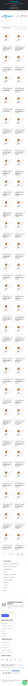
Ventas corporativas (7, 650)
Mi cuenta (4, 636)
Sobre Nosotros (5, 642)
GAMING (16, 378)
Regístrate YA (14, 8)
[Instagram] (25, 12)
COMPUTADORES (18, 45)
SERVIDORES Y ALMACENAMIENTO (8, 440)
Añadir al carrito (11, 34)
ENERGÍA (5, 582)
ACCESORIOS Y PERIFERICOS (20, 419)
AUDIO (16, 399)
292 (18, 554)
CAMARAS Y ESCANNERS (7, 378)
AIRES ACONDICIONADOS (19, 440)
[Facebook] (22, 12)
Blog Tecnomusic (6, 645)
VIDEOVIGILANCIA (18, 357)
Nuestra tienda (5, 647)
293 (22, 554)
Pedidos (4, 631)
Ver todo (22, 667)
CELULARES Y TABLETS (6, 170)
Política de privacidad (7, 628)
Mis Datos (4, 633)
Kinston (4, 667)
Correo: (3, 610)
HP (18, 667)
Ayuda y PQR (5, 623)
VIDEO (4, 45)
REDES (4, 502)
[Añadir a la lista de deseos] (12, 45)
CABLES (16, 232)
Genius (21, 665)
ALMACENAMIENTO (18, 295)
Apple (16, 665)
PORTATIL (5, 585)
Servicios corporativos (7, 652)
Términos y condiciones (8, 626)
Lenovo (14, 667)
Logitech (9, 667)
